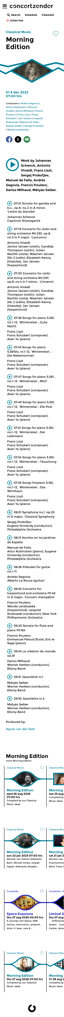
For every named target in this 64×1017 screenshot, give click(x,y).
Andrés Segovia (29, 103)
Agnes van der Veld (20, 729)
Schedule (31, 14)
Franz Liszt (23, 114)
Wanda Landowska (18, 129)
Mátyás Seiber (14, 125)
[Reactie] (27, 140)
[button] (12, 164)
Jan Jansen (24, 118)
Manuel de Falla (29, 122)
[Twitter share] (18, 140)
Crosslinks (12, 891)
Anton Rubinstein (16, 107)
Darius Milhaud (24, 110)
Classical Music (18, 32)
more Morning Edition (18, 760)
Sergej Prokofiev (34, 125)
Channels (48, 14)
